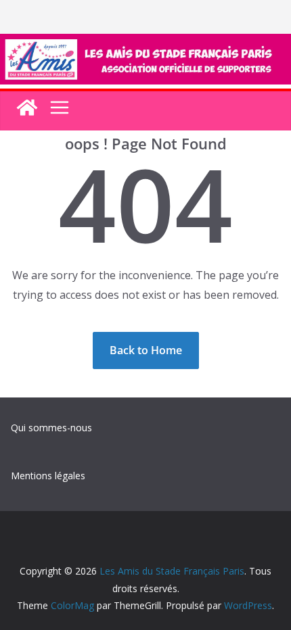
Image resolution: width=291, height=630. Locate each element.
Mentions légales (48, 475)
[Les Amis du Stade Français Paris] (145, 43)
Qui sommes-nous (51, 427)
